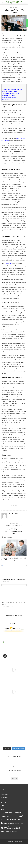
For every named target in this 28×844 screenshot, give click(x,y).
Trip (18, 827)
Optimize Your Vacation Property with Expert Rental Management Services (13, 559)
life (2, 822)
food (17, 816)
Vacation (4, 831)
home (14, 820)
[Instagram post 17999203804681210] (14, 669)
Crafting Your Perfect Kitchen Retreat (13, 580)
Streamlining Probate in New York (12, 89)
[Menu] (2, 2)
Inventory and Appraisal (9, 91)
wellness (14, 831)
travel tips (12, 828)
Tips (22, 823)
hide (19, 86)
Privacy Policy (4, 797)
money (7, 823)
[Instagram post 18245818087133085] (14, 691)
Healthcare (4, 819)
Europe (10, 816)
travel (5, 827)
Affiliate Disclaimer (5, 802)
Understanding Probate (9, 97)
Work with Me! (4, 794)
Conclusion (5, 99)
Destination (4, 817)
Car (12, 813)
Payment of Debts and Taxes (10, 93)
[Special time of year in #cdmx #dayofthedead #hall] (14, 713)
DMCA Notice (4, 800)
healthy (9, 820)
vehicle (9, 831)
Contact (2, 805)
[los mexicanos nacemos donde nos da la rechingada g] (14, 735)
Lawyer (22, 819)
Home (2, 789)
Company (17, 813)
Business (7, 813)
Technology (17, 823)
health (22, 816)
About (2, 792)
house (19, 820)
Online (11, 823)
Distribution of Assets (8, 95)
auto (2, 813)
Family (14, 816)
